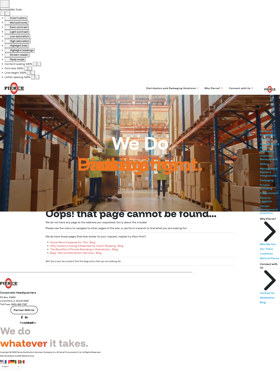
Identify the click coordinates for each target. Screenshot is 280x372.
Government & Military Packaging (269, 147)
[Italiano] (17, 361)
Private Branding (266, 186)
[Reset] (2, 13)
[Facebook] (22, 317)
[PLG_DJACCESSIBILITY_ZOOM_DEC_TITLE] (35, 64)
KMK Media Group (25, 356)
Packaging (267, 180)
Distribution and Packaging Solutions (171, 88)
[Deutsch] (12, 361)
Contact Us (267, 293)
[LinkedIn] (26, 317)
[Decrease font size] (26, 68)
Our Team (266, 249)
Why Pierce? (212, 88)
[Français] (7, 361)
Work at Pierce (269, 258)
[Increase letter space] (37, 77)
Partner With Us (24, 310)
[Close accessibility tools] (8, 13)
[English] (2, 361)
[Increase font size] (30, 68)
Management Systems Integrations (269, 172)
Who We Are (268, 244)
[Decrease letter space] (33, 77)
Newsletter (267, 297)
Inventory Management (269, 157)
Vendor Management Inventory (269, 209)
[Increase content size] (39, 64)
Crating (265, 139)
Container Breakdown (267, 132)
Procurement (269, 193)
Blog (263, 302)
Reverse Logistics (266, 199)
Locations (266, 253)
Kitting (264, 164)
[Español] (22, 361)
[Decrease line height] (28, 73)
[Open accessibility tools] (4, 4)
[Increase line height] (33, 73)
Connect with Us (240, 88)
